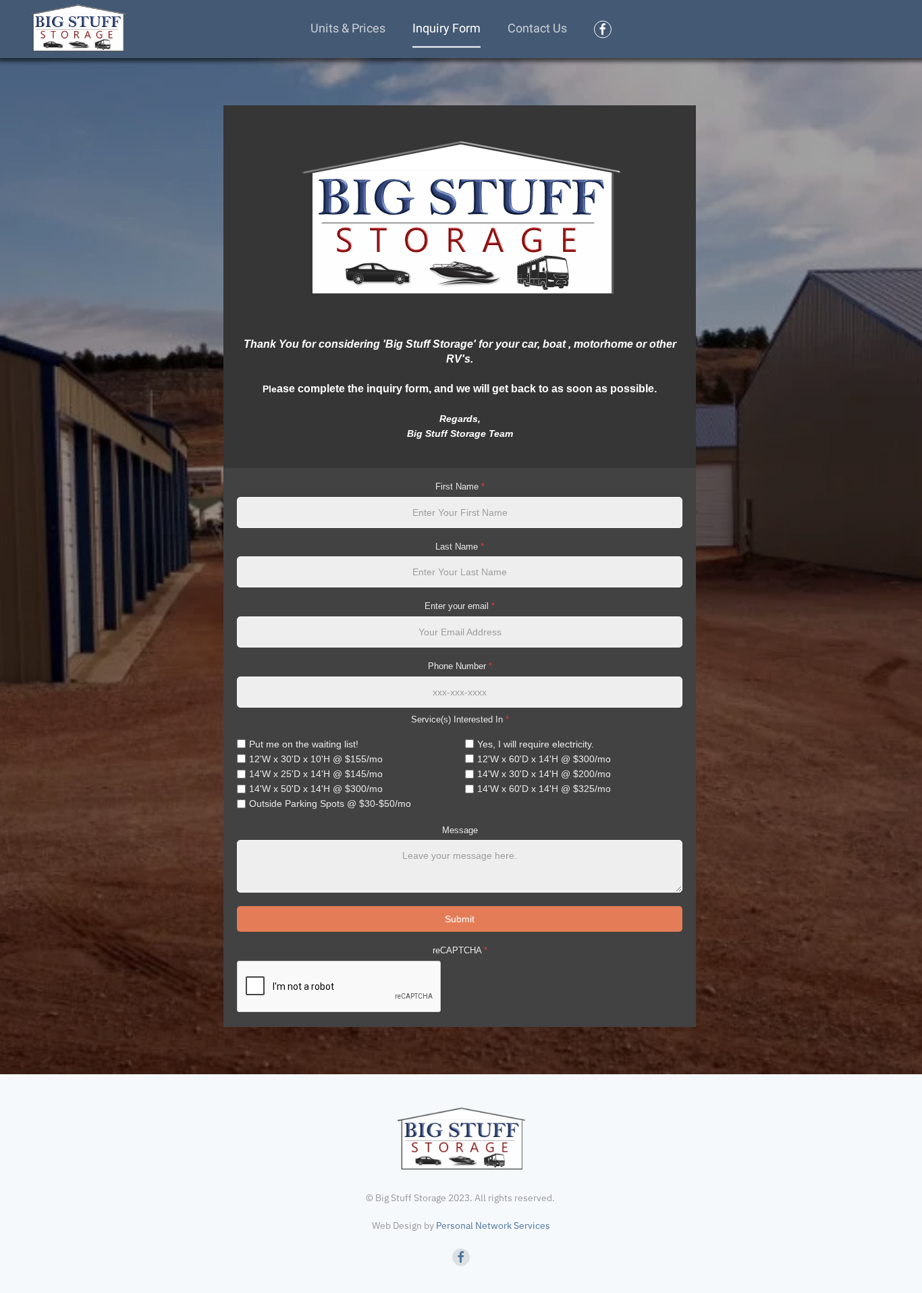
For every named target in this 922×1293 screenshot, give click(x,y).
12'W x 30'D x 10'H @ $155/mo (316, 759)
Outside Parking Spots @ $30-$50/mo (330, 803)
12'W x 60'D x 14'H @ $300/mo (544, 759)
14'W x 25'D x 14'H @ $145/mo (316, 773)
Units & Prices (347, 29)
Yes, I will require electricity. (535, 744)
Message (460, 830)
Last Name (459, 547)
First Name (460, 486)
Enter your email (460, 606)
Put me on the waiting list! (303, 744)
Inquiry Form (446, 29)
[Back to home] (77, 28)
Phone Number (460, 666)
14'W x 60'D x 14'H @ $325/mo (544, 788)
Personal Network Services (493, 1225)
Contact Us (537, 29)
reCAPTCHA (460, 950)
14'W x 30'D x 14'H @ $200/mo (544, 773)
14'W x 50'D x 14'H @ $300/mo (316, 788)
